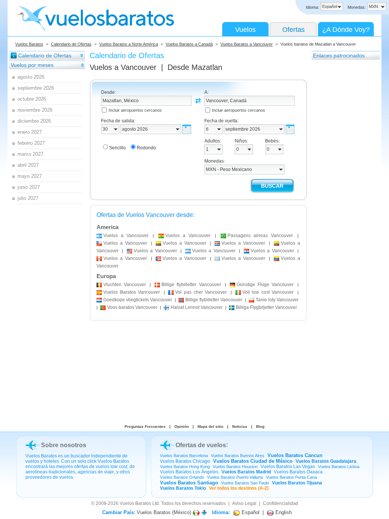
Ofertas (293, 29)
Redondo (146, 147)
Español (249, 512)
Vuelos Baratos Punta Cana (291, 477)
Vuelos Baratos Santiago (189, 483)
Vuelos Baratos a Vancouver (246, 44)
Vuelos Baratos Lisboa (338, 466)
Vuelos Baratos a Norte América (128, 44)
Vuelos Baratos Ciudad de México (253, 461)
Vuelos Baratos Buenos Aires (237, 455)
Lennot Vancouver (197, 307)
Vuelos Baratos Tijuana (297, 483)
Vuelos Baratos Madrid (246, 472)
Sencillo (117, 147)
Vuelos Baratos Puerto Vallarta (235, 477)
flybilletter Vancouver (191, 284)
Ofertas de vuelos (201, 445)
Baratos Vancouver (131, 292)
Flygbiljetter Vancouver (266, 307)
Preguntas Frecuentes (145, 426)
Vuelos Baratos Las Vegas (288, 466)
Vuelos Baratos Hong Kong (185, 466)
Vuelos (245, 29)
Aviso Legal (244, 503)
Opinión (181, 426)
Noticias (239, 426)
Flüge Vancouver (265, 284)
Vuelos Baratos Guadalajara (326, 461)
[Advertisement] (342, 174)
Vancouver (124, 284)
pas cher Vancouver (201, 292)
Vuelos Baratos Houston (235, 466)
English (283, 512)
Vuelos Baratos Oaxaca (298, 472)
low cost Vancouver (268, 292)
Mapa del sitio (210, 426)
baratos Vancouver (132, 307)
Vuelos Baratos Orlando (182, 477)
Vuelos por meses (32, 65)
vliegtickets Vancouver (137, 299)
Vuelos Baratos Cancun (295, 455)
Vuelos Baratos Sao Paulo (245, 483)
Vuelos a (123, 67)
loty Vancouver (277, 299)
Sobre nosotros (63, 445)
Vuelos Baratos (29, 44)
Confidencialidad (280, 503)
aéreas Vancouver (260, 235)
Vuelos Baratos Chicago (185, 461)
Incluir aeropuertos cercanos (135, 110)
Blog (260, 426)
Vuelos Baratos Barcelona (184, 455)
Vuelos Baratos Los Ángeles (189, 472)
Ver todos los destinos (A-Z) (239, 488)
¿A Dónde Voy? (346, 29)
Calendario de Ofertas (71, 44)
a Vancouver (126, 235)
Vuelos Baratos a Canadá (189, 44)
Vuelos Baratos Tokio (183, 488)
